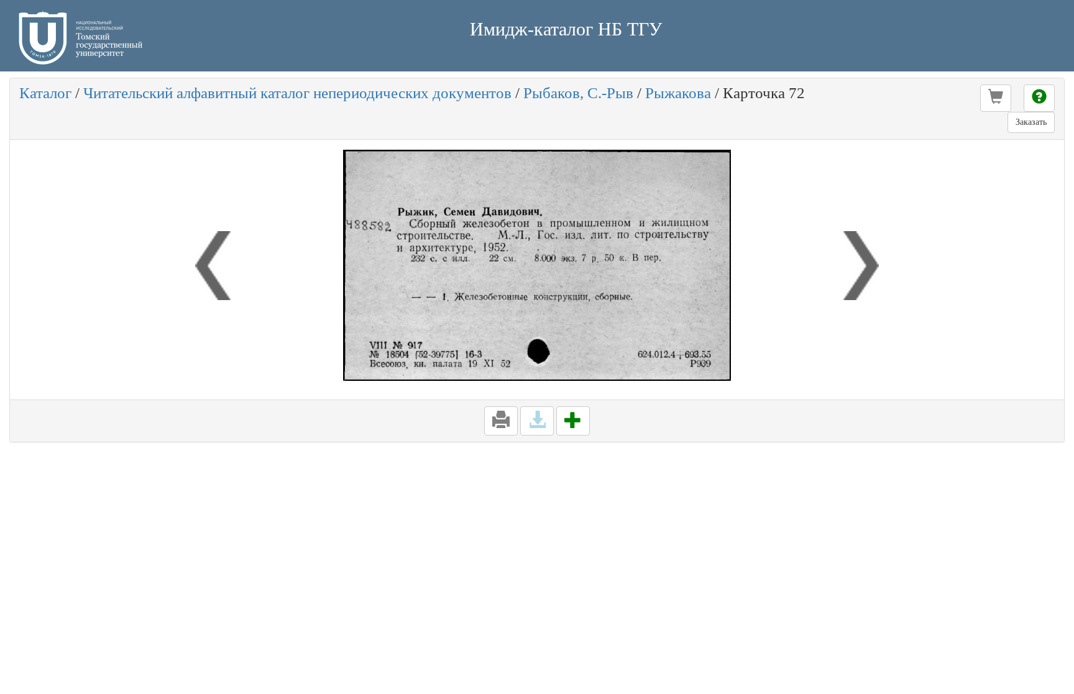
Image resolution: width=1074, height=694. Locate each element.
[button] (995, 98)
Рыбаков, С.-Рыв (578, 92)
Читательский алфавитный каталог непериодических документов (297, 92)
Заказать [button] (1031, 122)
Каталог (45, 92)
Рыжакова (678, 92)
